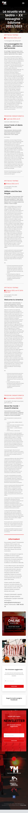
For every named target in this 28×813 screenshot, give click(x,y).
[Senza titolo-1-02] (14, 777)
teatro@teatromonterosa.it (12, 602)
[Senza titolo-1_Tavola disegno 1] (14, 783)
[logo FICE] (14, 787)
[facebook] (14, 796)
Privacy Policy (23, 805)
